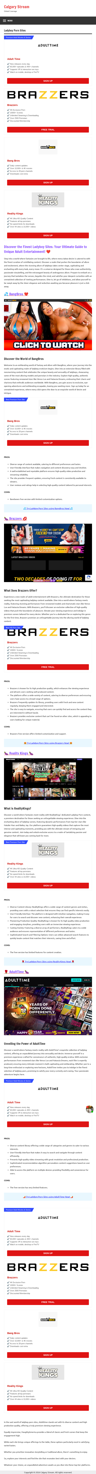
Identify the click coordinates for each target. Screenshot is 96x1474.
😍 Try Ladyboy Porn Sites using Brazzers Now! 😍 (48, 743)
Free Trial (48, 129)
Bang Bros (13, 160)
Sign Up (48, 81)
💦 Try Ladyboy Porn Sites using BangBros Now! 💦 (48, 508)
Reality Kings (15, 213)
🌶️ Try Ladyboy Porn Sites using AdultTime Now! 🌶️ (48, 1196)
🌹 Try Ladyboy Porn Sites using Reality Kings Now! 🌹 (48, 961)
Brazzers (12, 105)
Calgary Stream (16, 7)
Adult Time (13, 59)
